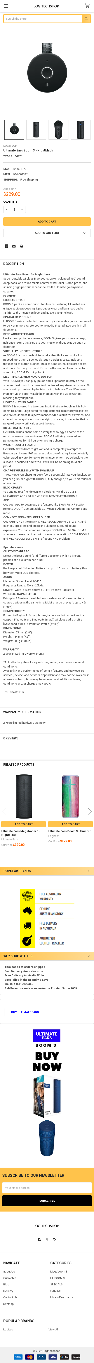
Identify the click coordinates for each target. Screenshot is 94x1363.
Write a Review (12, 156)
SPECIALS (56, 1284)
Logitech (8, 1329)
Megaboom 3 (58, 1271)
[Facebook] (6, 246)
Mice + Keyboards (61, 1297)
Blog (6, 1284)
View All (54, 1329)
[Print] (21, 246)
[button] (47, 233)
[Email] (14, 246)
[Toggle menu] (6, 6)
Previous (4, 811)
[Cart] (88, 5)
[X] (47, 1239)
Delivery (8, 1291)
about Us (9, 1271)
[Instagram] (54, 1239)
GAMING (55, 1291)
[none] (47, 72)
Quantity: (10, 201)
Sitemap (8, 1304)
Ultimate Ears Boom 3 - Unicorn (69, 831)
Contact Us (10, 1297)
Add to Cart (23, 824)
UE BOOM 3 (57, 1278)
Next (89, 811)
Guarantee (9, 1278)
